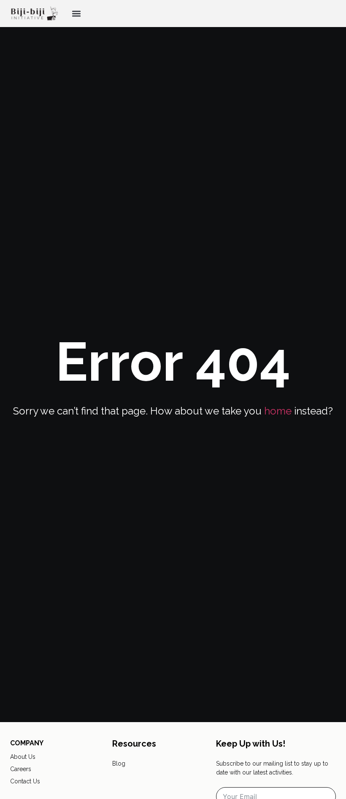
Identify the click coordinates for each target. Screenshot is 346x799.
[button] (76, 14)
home (278, 411)
